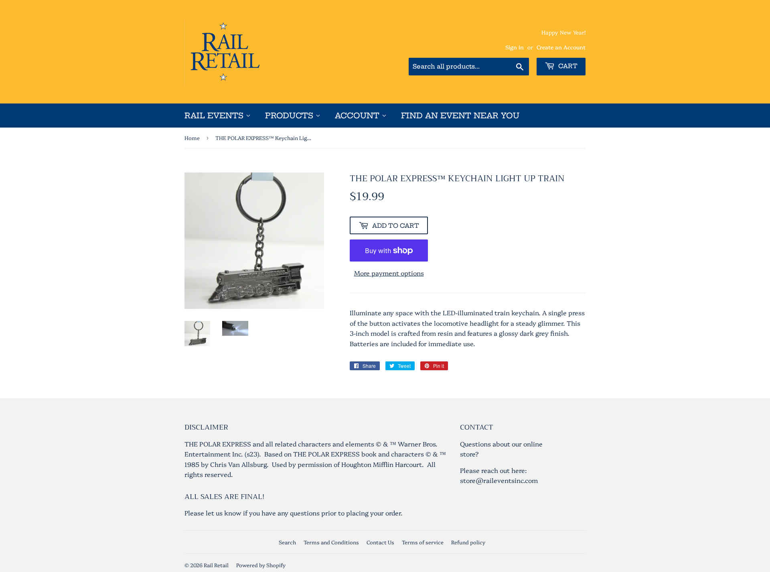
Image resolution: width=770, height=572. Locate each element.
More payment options (389, 272)
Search (287, 542)
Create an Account (561, 47)
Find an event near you (460, 115)
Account (358, 115)
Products (290, 115)
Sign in (514, 47)
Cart (567, 66)
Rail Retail (216, 564)
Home (192, 137)
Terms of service (423, 542)
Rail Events (215, 115)
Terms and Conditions (331, 542)
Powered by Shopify (261, 564)
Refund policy (468, 542)
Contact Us (380, 542)
